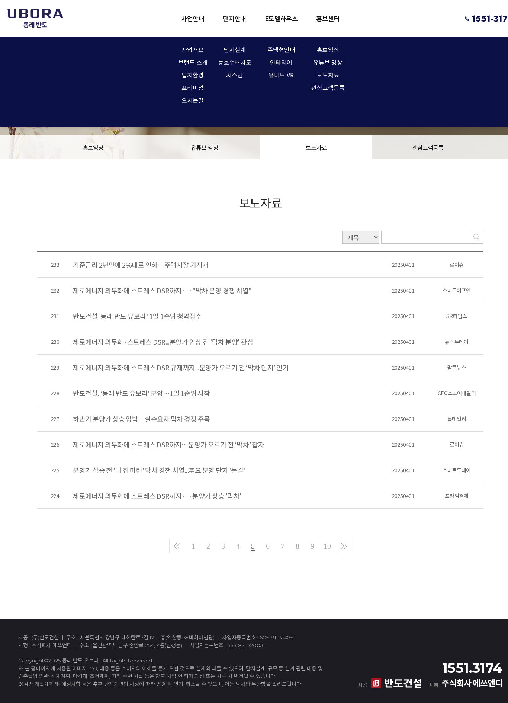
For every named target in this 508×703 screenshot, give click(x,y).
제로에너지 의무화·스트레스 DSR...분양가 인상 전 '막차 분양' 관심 (163, 341)
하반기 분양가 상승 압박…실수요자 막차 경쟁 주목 (141, 418)
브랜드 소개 (193, 63)
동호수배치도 (234, 63)
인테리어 (281, 63)
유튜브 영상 (328, 63)
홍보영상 (328, 50)
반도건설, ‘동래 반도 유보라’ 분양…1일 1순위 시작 (141, 393)
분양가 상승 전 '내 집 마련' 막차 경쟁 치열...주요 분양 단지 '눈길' (159, 470)
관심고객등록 (328, 88)
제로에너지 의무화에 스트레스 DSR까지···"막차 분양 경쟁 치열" (162, 290)
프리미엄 (192, 88)
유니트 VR (281, 75)
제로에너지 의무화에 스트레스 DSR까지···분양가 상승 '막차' (157, 495)
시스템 (234, 75)
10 (327, 546)
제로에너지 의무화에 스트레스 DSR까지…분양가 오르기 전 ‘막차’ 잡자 (168, 444)
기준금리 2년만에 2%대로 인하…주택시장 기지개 (141, 264)
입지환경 (192, 75)
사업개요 (192, 50)
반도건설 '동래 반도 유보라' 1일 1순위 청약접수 (137, 316)
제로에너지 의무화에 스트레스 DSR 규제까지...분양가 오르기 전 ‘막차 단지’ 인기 (181, 367)
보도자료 (328, 75)
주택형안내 (281, 50)
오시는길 (192, 101)
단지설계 (235, 50)
